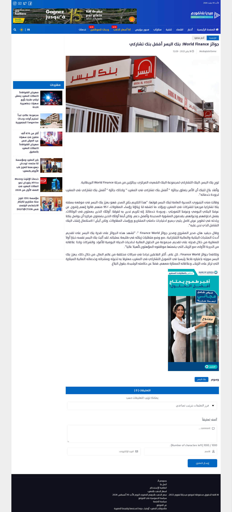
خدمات (82, 30)
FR (28, 30)
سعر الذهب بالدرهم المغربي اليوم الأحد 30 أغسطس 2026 (139, 495)
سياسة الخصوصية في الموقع (152, 498)
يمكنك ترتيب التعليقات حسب (142, 398)
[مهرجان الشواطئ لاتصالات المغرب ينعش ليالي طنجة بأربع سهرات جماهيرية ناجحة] (38, 100)
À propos (162, 481)
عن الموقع (162, 505)
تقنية (169, 30)
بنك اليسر (201, 379)
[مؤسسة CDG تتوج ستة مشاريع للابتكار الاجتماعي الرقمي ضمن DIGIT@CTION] (38, 204)
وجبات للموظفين (99, 30)
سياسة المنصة (160, 501)
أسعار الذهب (120, 30)
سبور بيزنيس (142, 30)
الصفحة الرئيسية (206, 30)
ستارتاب (157, 30)
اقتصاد (179, 30)
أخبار (190, 30)
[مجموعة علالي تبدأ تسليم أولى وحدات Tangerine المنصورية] (38, 121)
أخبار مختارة (199, 38)
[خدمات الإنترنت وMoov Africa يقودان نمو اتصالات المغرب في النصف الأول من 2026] (38, 184)
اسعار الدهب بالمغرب (157, 491)
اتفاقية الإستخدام (158, 488)
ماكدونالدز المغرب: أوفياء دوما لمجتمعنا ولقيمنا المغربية (140, 508)
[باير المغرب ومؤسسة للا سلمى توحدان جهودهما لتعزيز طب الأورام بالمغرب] (38, 165)
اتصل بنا (163, 484)
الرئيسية (212, 38)
